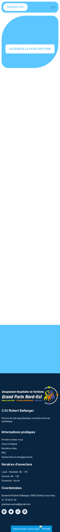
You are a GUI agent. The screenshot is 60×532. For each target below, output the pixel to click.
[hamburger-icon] (53, 7)
